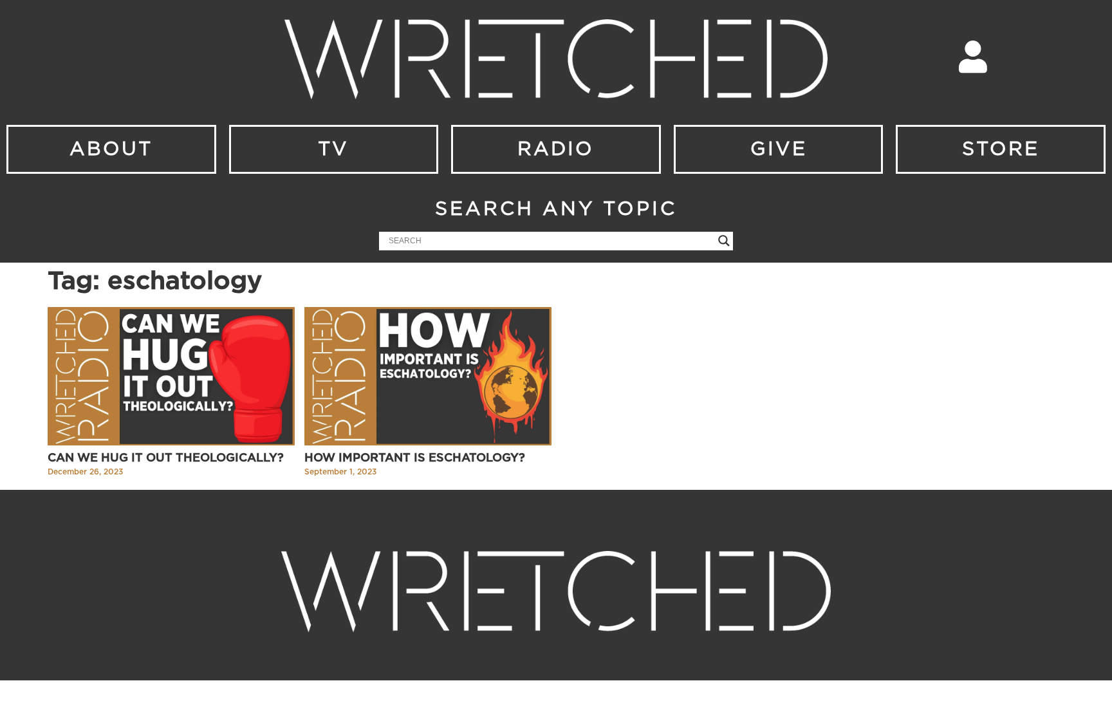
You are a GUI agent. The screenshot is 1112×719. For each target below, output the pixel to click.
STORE (1000, 149)
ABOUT (111, 149)
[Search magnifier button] (724, 241)
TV (333, 149)
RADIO (555, 149)
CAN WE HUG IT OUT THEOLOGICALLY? (166, 458)
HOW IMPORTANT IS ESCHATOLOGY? (414, 458)
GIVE (778, 149)
